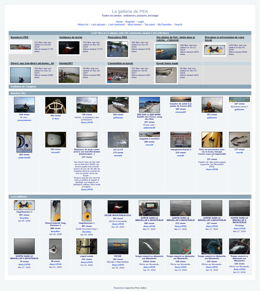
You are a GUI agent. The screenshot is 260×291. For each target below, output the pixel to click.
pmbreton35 (149, 128)
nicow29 (55, 152)
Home (119, 21)
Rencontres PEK (117, 37)
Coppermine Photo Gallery (135, 288)
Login (141, 21)
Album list (83, 24)
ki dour (55, 118)
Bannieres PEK (19, 37)
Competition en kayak (120, 63)
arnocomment (24, 120)
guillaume (118, 117)
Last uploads (98, 24)
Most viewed (135, 24)
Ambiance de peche (70, 37)
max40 (180, 155)
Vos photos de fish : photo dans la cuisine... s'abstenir (175, 39)
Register (130, 21)
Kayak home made (167, 63)
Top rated (149, 24)
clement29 (181, 112)
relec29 (149, 145)
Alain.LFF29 (87, 122)
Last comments (116, 24)
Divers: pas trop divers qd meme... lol (32, 63)
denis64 (118, 155)
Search (178, 24)
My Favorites (165, 24)
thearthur (24, 218)
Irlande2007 (66, 63)
